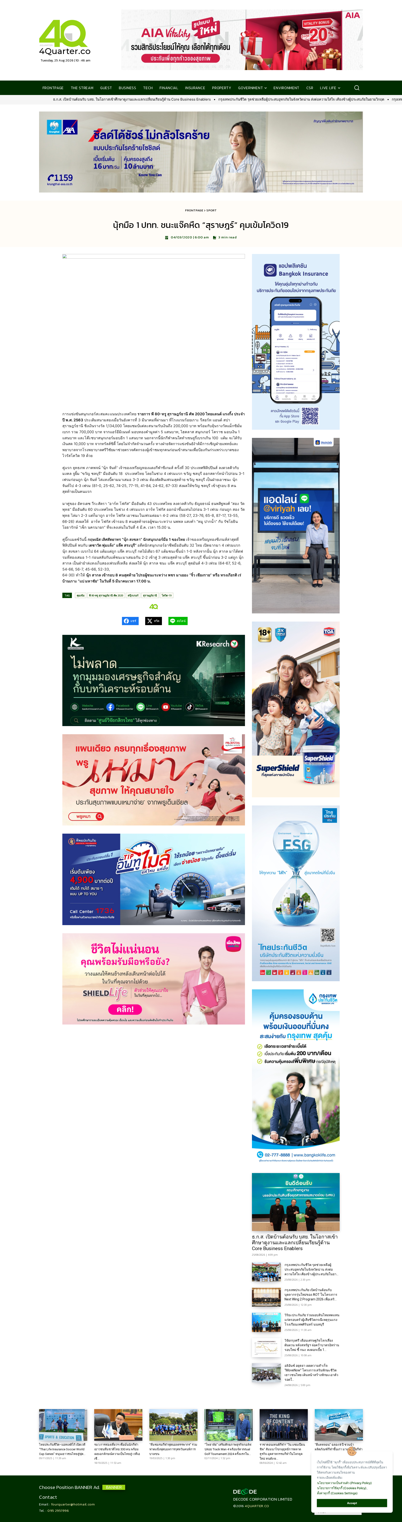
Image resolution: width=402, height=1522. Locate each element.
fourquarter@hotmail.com (73, 1504)
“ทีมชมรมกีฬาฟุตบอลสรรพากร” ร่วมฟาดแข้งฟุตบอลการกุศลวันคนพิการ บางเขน (173, 1449)
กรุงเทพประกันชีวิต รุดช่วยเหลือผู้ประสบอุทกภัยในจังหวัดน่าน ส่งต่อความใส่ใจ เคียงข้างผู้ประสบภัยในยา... (311, 1269)
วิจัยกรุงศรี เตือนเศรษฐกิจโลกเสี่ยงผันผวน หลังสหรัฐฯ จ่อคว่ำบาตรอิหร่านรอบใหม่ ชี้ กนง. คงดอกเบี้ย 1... (312, 1345)
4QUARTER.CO (257, 1505)
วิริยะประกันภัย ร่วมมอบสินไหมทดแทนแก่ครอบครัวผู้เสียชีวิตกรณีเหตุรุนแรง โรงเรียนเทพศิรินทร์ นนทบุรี (312, 1319)
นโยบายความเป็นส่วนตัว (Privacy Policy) (344, 1483)
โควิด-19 (166, 595)
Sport (211, 210)
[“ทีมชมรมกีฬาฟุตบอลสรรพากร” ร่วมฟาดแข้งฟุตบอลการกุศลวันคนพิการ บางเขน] (173, 1425)
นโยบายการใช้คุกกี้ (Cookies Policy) (341, 1488)
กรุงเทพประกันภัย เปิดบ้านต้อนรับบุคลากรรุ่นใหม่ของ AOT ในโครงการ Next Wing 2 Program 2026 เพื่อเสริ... (311, 1294)
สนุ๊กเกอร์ (133, 595)
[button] (357, 88)
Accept (352, 1503)
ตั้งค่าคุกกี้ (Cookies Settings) (337, 1493)
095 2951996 (58, 1510)
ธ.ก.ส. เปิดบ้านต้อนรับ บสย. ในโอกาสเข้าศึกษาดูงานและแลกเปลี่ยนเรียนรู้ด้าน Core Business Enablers (295, 1242)
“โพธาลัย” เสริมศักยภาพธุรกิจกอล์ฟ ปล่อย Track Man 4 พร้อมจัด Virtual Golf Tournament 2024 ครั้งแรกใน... (227, 1449)
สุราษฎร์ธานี (150, 595)
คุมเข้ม (80, 595)
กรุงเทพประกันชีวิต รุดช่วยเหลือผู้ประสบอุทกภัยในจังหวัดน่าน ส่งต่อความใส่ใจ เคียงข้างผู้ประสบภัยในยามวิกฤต (125, 99)
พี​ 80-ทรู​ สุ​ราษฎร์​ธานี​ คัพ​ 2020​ (106, 595)
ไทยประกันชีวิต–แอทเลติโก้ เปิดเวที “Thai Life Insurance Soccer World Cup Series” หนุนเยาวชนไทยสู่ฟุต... (62, 1449)
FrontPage (194, 210)
